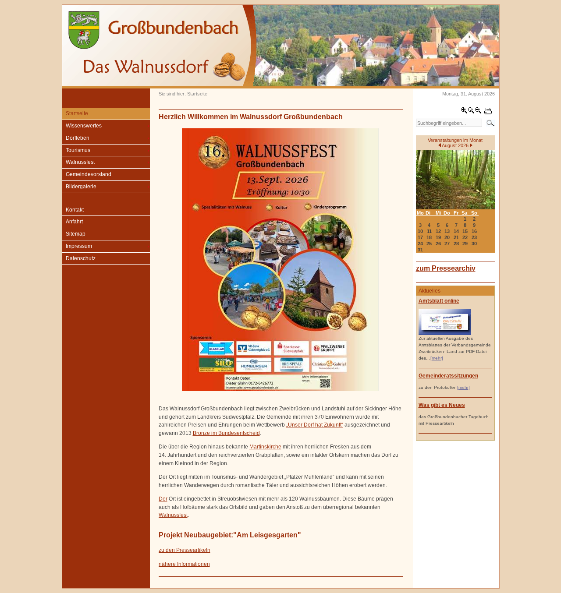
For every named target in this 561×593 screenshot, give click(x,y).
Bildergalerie (81, 187)
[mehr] (436, 358)
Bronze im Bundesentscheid (226, 433)
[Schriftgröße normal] (471, 112)
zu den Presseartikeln (184, 550)
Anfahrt (74, 222)
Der (163, 499)
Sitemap (75, 234)
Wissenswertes (84, 126)
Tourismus (78, 150)
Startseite (77, 113)
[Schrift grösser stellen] (464, 112)
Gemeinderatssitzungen (448, 376)
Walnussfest (80, 162)
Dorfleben (77, 138)
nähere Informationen (184, 564)
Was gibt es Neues (442, 405)
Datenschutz (81, 258)
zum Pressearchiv (446, 268)
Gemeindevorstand (88, 174)
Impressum (79, 246)
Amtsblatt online (439, 301)
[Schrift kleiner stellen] (478, 112)
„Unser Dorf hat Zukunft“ (314, 425)
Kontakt (75, 210)
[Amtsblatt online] (445, 333)
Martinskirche (265, 447)
